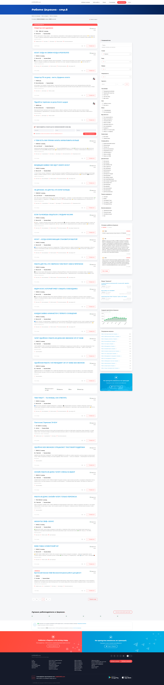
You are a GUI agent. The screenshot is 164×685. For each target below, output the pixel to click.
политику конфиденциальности (56, 133)
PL (131, 655)
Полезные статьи (52, 667)
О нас (33, 660)
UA (129, 655)
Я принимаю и (48, 133)
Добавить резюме (85, 2)
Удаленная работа (78, 667)
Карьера (33, 661)
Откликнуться (91, 70)
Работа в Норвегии (78, 664)
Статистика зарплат (53, 666)
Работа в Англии (77, 665)
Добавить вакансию (126, 661)
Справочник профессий (54, 665)
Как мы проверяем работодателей (98, 661)
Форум (104, 2)
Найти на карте (52, 661)
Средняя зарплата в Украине (109, 310)
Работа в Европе (77, 660)
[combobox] (116, 54)
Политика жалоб (94, 666)
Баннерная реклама (36, 665)
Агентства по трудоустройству (55, 660)
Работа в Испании (78, 666)
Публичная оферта (95, 660)
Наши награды (35, 666)
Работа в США (77, 669)
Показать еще (92, 599)
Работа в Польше (78, 661)
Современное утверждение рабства (97, 665)
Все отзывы (105, 271)
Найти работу (96, 2)
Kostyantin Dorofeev (82, 623)
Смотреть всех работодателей (122, 612)
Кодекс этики (94, 667)
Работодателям (121, 2)
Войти (129, 2)
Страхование (112, 2)
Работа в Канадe (77, 670)
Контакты (34, 667)
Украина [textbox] (106, 54)
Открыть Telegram (117, 386)
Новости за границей (53, 669)
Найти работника (52, 664)
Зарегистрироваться (89, 133)
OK (127, 84)
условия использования (44, 133)
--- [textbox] (105, 61)
